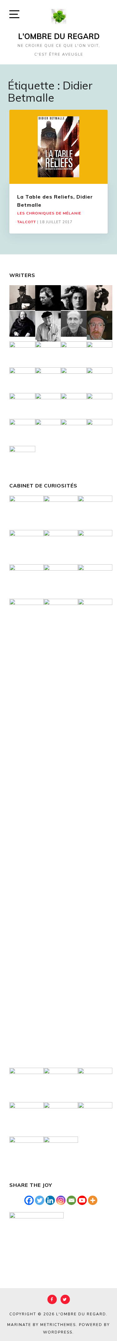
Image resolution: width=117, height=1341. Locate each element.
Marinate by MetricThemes (41, 1324)
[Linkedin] (50, 1200)
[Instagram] (61, 1200)
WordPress (57, 1332)
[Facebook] (29, 1200)
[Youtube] (82, 1200)
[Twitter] (39, 1200)
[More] (92, 1200)
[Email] (71, 1200)
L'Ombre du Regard (59, 36)
